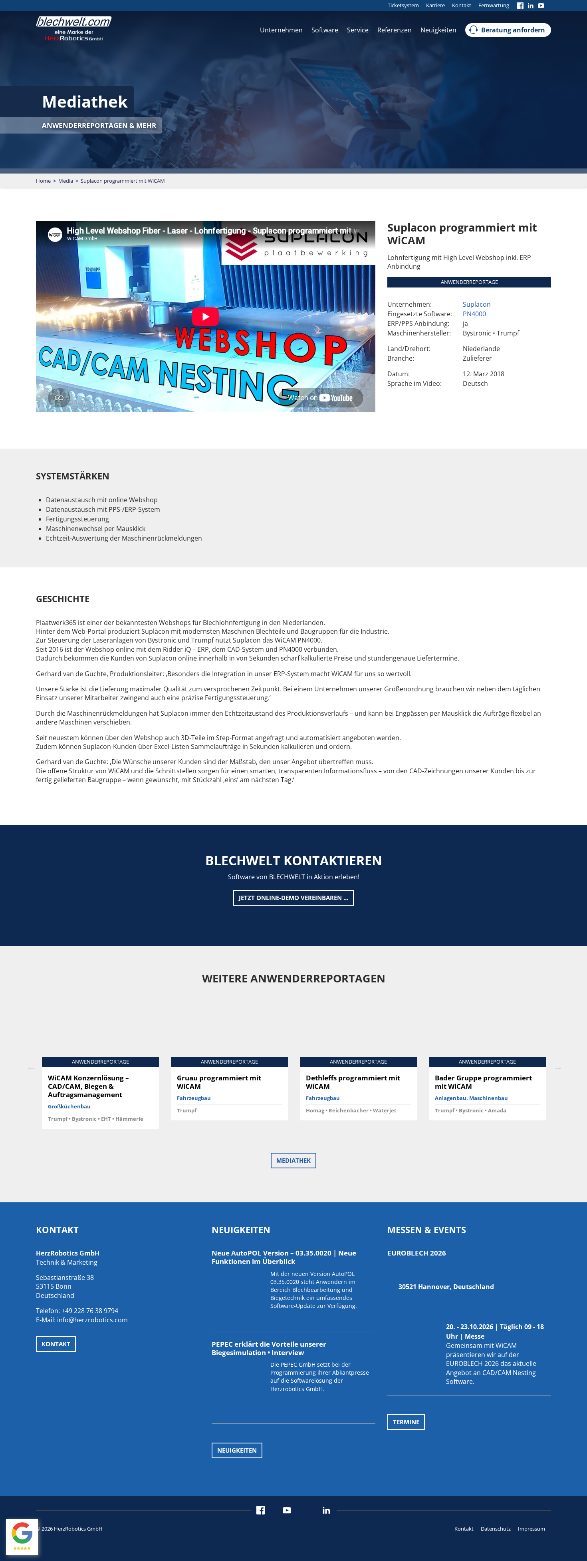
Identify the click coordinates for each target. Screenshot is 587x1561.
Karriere (435, 5)
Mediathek (293, 1160)
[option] (100, 1066)
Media (65, 180)
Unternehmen (281, 30)
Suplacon (477, 304)
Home (43, 180)
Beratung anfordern (513, 30)
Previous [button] (30, 1066)
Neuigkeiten (438, 30)
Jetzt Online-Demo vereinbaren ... (293, 898)
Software (324, 30)
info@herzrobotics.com (92, 1319)
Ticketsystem (403, 5)
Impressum (531, 1528)
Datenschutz (496, 1528)
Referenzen (394, 30)
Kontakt (461, 5)
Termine (406, 1422)
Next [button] (557, 1066)
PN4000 (474, 313)
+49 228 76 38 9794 (89, 1310)
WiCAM (506, 1345)
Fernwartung (493, 5)
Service (358, 30)
